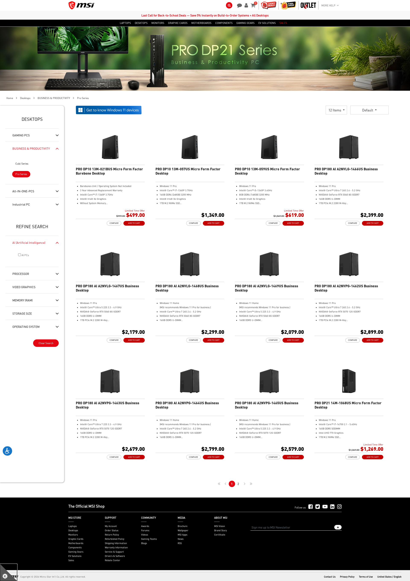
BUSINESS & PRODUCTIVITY (54, 98)
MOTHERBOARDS (201, 23)
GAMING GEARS (245, 23)
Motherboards (75, 543)
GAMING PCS (21, 135)
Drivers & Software (115, 556)
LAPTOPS (125, 23)
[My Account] (245, 4)
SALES (283, 23)
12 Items (335, 110)
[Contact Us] (238, 4)
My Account (111, 526)
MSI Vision (219, 526)
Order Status (111, 530)
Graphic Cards (75, 538)
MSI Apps (182, 534)
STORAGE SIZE (22, 313)
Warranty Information (116, 547)
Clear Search (46, 343)
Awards (145, 526)
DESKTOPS (141, 23)
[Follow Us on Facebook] (310, 506)
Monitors (73, 534)
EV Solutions (74, 556)
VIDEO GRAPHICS (23, 287)
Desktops (25, 98)
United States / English (389, 576)
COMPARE (114, 223)
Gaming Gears (75, 551)
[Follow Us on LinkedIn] (332, 506)
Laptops (72, 526)
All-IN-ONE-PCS (23, 191)
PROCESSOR (20, 274)
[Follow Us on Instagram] (339, 506)
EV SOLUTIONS (267, 23)
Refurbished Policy (114, 538)
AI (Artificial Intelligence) (28, 242)
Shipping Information (116, 543)
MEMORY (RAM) (22, 300)
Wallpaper (183, 530)
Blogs (144, 543)
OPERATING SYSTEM (26, 326)
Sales (71, 560)
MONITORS (157, 23)
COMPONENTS (224, 23)
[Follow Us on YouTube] (325, 506)
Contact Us (329, 576)
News (180, 538)
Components (75, 547)
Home (9, 98)
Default (368, 110)
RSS (180, 543)
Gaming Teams (149, 538)
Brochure (182, 526)
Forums (145, 530)
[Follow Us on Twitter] (317, 506)
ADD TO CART (134, 223)
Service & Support (114, 551)
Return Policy (112, 534)
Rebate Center (112, 560)
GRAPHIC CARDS (177, 23)
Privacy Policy (347, 576)
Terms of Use (366, 576)
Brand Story (220, 530)
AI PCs (25, 255)
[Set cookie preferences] (8, 572)
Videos (144, 534)
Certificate (219, 534)
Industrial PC (21, 204)
